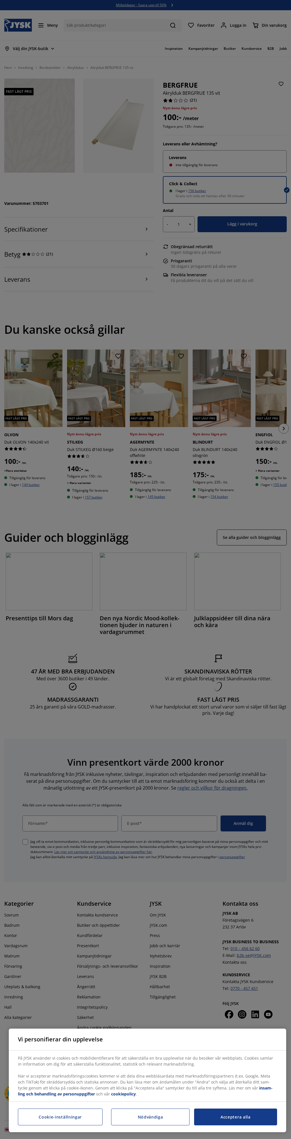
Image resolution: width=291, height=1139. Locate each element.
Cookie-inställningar (60, 1117)
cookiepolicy (123, 1094)
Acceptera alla (236, 1117)
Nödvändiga (150, 1117)
